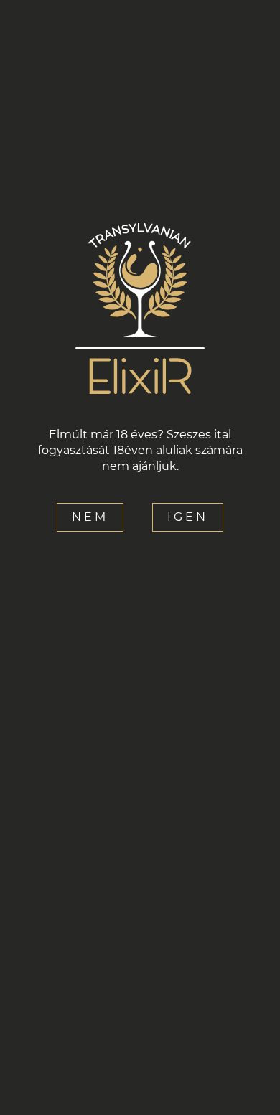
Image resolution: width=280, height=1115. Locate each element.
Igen (187, 517)
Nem (90, 517)
